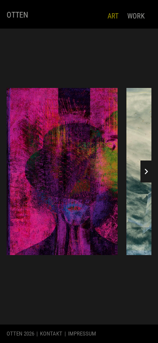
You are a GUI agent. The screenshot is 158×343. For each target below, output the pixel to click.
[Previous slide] (12, 171)
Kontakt (51, 333)
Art (113, 16)
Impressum (82, 333)
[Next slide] (145, 171)
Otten (17, 14)
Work (136, 16)
